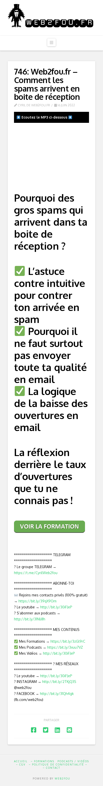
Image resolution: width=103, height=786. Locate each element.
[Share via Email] (69, 729)
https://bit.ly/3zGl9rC (67, 641)
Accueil (21, 761)
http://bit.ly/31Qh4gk (57, 693)
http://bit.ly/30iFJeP (56, 607)
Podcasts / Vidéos (73, 761)
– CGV (21, 764)
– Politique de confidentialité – (58, 764)
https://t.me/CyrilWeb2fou (36, 573)
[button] (51, 42)
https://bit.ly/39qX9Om (37, 601)
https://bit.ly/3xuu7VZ (65, 647)
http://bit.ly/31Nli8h (29, 619)
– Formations (42, 761)
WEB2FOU (62, 778)
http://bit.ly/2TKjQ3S (59, 681)
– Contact (51, 767)
